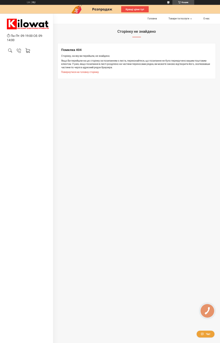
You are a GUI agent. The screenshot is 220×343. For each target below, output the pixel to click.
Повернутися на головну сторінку (80, 72)
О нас (206, 18)
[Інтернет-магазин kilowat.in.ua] (26, 24)
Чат (208, 334)
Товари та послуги (178, 18)
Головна (152, 18)
